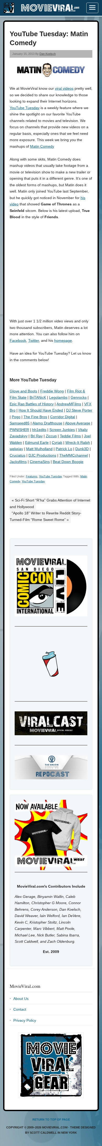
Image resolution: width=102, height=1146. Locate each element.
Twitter (33, 340)
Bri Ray (37, 436)
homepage (63, 340)
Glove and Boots (23, 391)
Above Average (77, 423)
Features (31, 476)
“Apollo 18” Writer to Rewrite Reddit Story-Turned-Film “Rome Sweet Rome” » (45, 516)
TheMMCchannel (73, 455)
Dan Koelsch (47, 53)
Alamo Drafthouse (47, 423)
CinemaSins (40, 462)
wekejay (16, 449)
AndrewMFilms (68, 404)
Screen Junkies (62, 430)
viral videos (64, 88)
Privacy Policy (24, 1020)
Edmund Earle (37, 442)
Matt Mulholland (39, 449)
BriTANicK (38, 397)
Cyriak (57, 442)
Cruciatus (17, 455)
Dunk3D (82, 449)
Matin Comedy (42, 146)
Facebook (18, 340)
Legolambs (58, 397)
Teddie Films (70, 436)
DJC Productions (42, 455)
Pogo (16, 417)
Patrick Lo (64, 449)
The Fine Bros (35, 417)
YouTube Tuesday (24, 108)
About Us (21, 998)
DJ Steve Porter (79, 410)
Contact (19, 1009)
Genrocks (79, 397)
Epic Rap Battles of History (32, 404)
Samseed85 (20, 423)
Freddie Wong (52, 391)
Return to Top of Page (51, 1119)
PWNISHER (19, 430)
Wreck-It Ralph (77, 442)
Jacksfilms (18, 462)
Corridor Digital (62, 417)
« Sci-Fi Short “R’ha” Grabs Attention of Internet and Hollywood (50, 503)
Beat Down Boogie (68, 462)
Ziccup (51, 436)
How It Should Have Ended (41, 410)
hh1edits (39, 430)
